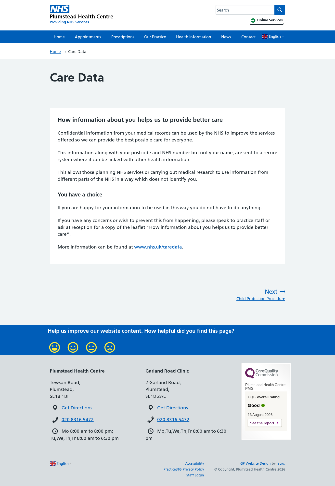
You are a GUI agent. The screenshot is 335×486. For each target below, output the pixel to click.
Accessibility (194, 463)
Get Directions (77, 408)
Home (59, 36)
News (226, 36)
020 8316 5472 (78, 419)
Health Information (193, 36)
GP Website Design (255, 463)
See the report (262, 423)
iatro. (281, 463)
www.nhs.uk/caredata (158, 247)
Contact (248, 36)
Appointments (88, 36)
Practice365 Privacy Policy (184, 469)
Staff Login (195, 475)
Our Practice (155, 36)
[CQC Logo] (261, 377)
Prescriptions (122, 36)
